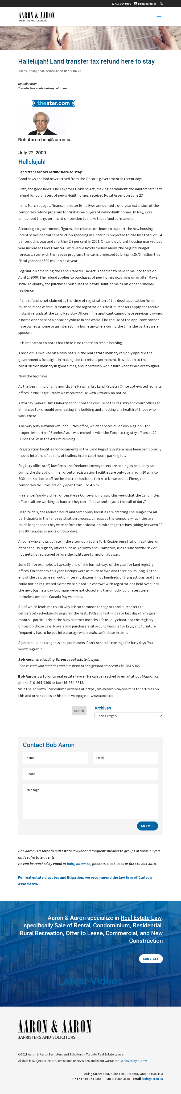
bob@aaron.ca (78, 863)
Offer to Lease (84, 933)
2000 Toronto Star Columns (59, 71)
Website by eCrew (134, 1061)
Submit (147, 826)
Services (151, 958)
